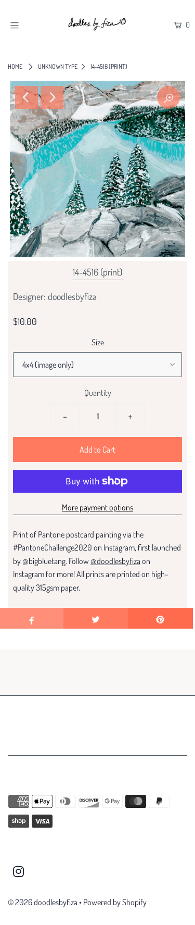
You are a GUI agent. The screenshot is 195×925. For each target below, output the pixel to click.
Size (98, 342)
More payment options (97, 507)
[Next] (52, 97)
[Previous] (26, 97)
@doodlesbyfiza (115, 561)
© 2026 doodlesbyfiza (42, 902)
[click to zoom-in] (168, 97)
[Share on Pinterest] (160, 618)
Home (15, 66)
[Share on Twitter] (95, 618)
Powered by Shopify (115, 902)
